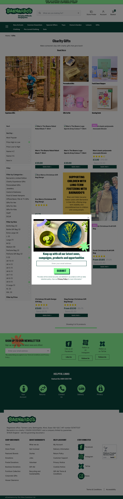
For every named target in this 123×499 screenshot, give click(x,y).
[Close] (88, 217)
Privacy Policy (63, 279)
